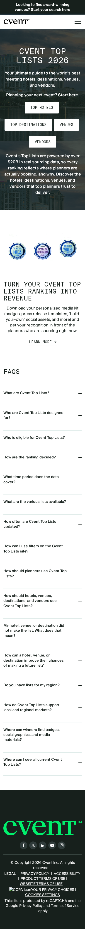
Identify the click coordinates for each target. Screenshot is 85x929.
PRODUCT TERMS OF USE (43, 878)
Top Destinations (28, 124)
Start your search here (50, 10)
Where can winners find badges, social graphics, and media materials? (31, 735)
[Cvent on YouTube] (52, 845)
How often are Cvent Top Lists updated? (29, 524)
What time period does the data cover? (31, 479)
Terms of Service (65, 905)
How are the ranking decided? (29, 457)
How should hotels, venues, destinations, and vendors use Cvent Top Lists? (30, 601)
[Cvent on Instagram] (62, 845)
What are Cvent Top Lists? (26, 393)
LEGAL (10, 873)
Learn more (40, 342)
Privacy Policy (31, 905)
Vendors (43, 142)
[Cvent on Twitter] (33, 845)
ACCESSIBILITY (67, 873)
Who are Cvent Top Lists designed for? (33, 415)
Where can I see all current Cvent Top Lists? (32, 762)
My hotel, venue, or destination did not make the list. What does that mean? (33, 630)
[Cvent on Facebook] (23, 845)
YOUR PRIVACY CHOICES (52, 889)
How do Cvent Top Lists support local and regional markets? (31, 707)
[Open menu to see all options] (78, 22)
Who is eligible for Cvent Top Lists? (34, 437)
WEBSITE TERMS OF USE (41, 883)
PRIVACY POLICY (34, 873)
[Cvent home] (16, 21)
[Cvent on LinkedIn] (42, 845)
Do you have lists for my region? (31, 685)
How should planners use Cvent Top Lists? (35, 573)
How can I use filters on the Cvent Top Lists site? (33, 548)
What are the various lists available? (34, 502)
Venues (66, 124)
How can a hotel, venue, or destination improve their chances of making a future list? (33, 660)
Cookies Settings (42, 894)
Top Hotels (41, 107)
